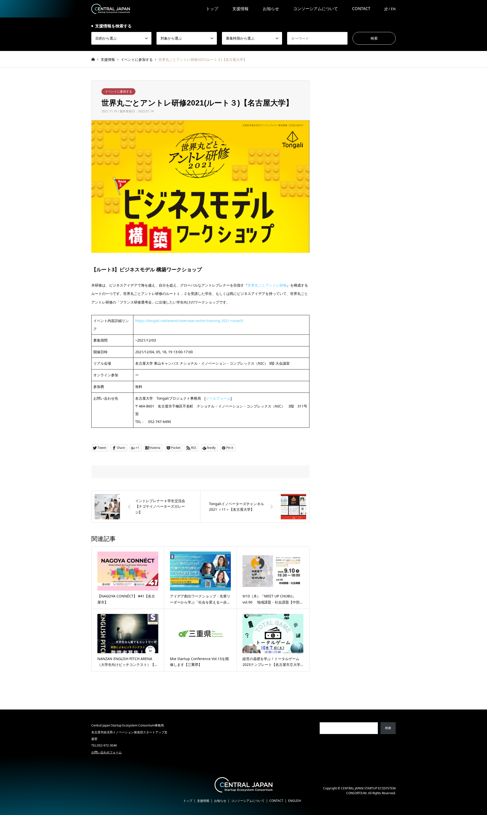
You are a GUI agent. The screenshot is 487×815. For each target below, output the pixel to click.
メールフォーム (218, 398)
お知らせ (271, 8)
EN (393, 8)
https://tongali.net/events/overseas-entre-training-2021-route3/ (189, 320)
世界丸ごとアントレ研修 (267, 285)
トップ (212, 8)
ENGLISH (294, 801)
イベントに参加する (118, 91)
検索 (388, 728)
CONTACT (361, 8)
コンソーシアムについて (315, 8)
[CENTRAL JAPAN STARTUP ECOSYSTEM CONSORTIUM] (110, 8)
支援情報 (240, 8)
